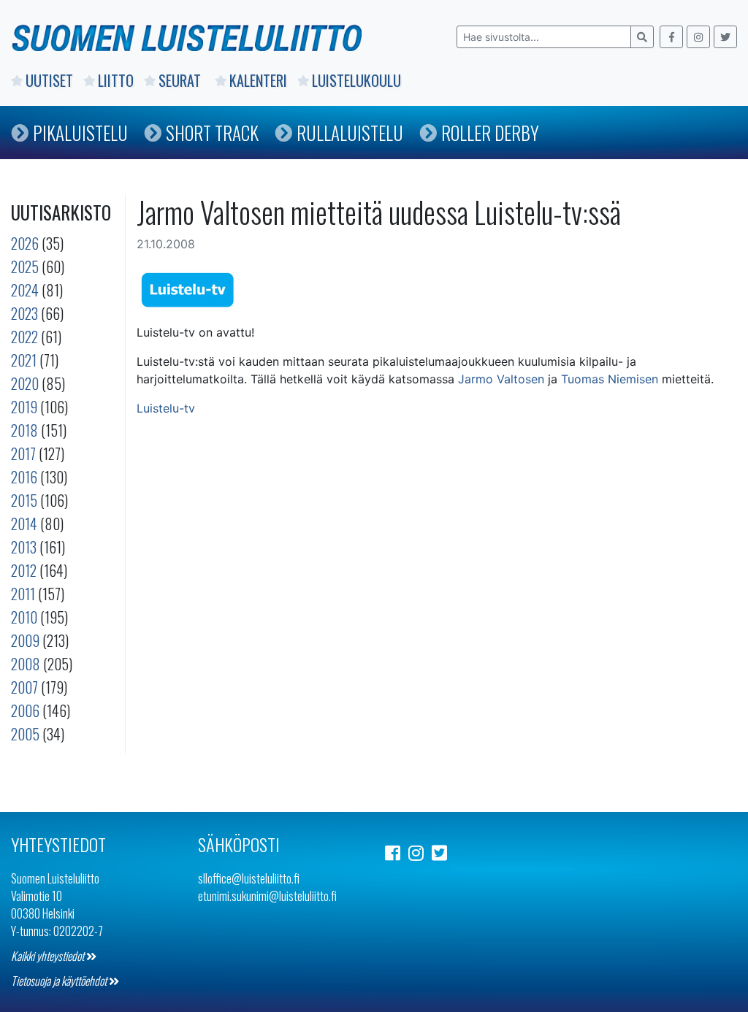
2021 (24, 360)
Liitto (116, 80)
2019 (24, 407)
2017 (23, 453)
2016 (24, 477)
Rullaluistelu (350, 132)
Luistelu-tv (166, 408)
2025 (25, 266)
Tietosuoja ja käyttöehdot (60, 980)
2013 (24, 547)
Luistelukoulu (356, 80)
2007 (24, 687)
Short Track (212, 132)
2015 (24, 500)
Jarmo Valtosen (501, 379)
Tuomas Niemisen (609, 379)
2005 (25, 734)
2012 (24, 570)
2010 (24, 617)
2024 (25, 290)
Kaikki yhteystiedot (48, 956)
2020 (25, 383)
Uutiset (49, 80)
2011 (23, 594)
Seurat (182, 80)
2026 (25, 243)
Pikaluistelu (80, 132)
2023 (24, 313)
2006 (25, 710)
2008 (25, 664)
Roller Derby (490, 132)
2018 (24, 430)
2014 (24, 523)
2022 (24, 337)
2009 (25, 640)
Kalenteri (258, 80)
